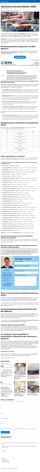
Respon (3, 450)
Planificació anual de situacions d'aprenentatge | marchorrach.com (17, 442)
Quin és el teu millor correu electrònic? (22, 266)
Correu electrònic (5, 418)
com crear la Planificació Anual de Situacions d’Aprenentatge (13, 252)
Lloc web (2, 423)
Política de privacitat (5, 461)
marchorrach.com (5, 1)
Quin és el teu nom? (18, 261)
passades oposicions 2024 (19, 297)
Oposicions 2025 (4, 4)
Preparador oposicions (35, 59)
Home (2, 10)
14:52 (37, 442)
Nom (2, 413)
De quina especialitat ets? (19, 270)
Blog (5, 10)
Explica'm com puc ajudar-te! (20, 275)
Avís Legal (3, 458)
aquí (37, 38)
